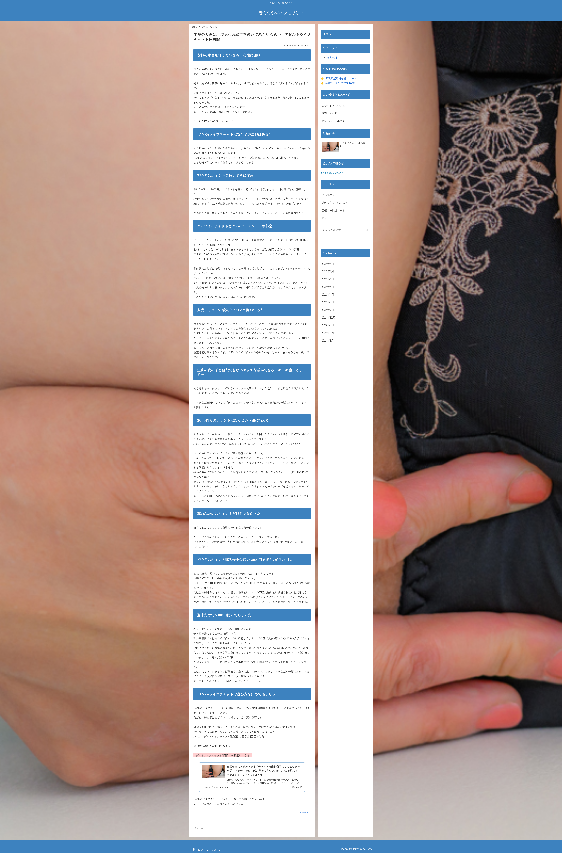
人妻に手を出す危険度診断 (340, 83)
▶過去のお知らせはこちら (332, 172)
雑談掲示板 (332, 57)
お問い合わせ (329, 113)
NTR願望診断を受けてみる (341, 78)
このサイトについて (333, 105)
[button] (367, 230)
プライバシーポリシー (334, 121)
